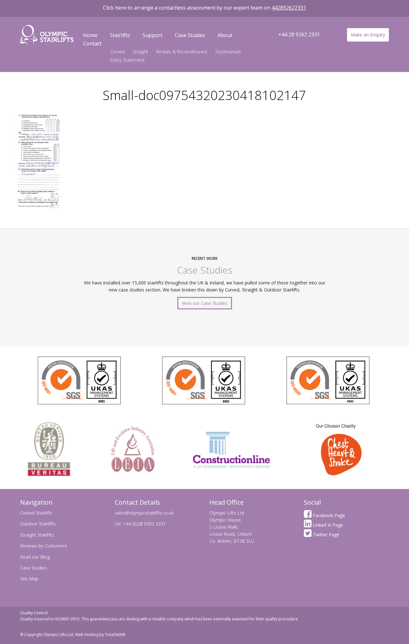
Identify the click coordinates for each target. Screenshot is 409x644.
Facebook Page (328, 515)
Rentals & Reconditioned (181, 52)
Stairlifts (120, 35)
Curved (117, 52)
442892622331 (289, 7)
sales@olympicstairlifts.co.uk (144, 513)
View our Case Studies (205, 303)
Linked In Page (327, 525)
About (225, 35)
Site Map (29, 579)
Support (152, 35)
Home (90, 35)
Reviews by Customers (43, 546)
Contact (92, 43)
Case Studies (190, 35)
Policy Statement (127, 60)
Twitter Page (325, 534)
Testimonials (228, 52)
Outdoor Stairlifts (38, 524)
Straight (140, 52)
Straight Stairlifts (37, 535)
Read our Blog (35, 557)
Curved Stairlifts (36, 513)
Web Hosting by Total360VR (100, 634)
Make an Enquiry (368, 35)
